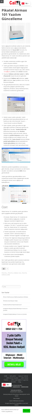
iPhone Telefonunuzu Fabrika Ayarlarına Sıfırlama (15, 297)
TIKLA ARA (26, 410)
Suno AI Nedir (16, 398)
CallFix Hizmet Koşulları (12, 378)
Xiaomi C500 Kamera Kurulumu (16, 401)
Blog (19, 382)
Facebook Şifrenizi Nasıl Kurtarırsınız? (12, 304)
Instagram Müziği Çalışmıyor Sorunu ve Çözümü (15, 314)
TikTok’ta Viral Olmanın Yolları (10, 301)
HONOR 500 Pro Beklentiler (16, 392)
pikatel (4, 273)
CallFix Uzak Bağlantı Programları (19, 380)
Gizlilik (5, 376)
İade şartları (13, 376)
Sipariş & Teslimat (23, 376)
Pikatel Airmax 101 (14, 273)
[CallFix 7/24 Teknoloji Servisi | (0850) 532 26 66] (16, 3)
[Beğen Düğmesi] (4, 268)
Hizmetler (13, 382)
